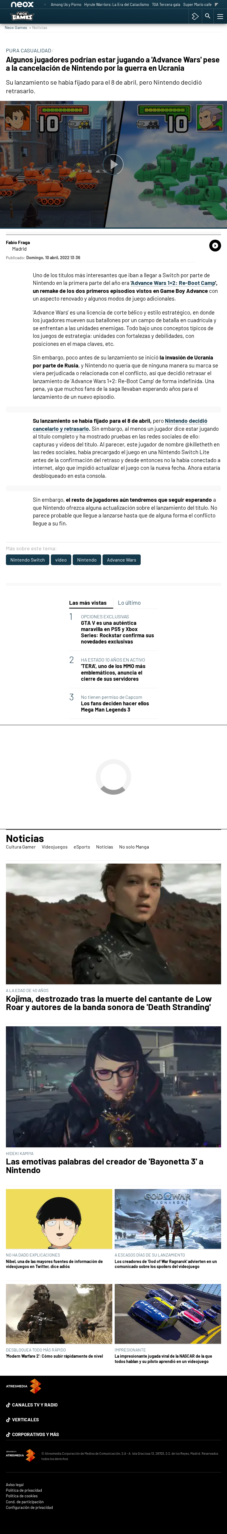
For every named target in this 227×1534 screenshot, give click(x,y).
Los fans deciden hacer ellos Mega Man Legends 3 (115, 706)
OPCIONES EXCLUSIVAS (105, 616)
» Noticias (38, 27)
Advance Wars (121, 559)
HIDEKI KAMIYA (19, 1153)
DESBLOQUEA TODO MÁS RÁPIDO (36, 1349)
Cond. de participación (25, 1502)
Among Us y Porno (66, 4)
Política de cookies (22, 1496)
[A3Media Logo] (23, 1392)
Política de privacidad (24, 1490)
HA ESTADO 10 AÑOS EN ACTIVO (113, 659)
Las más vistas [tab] (88, 602)
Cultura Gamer (21, 846)
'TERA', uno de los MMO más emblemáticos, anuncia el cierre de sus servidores (113, 672)
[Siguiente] (216, 5)
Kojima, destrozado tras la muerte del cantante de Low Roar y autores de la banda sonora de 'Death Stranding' (109, 1003)
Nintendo (87, 559)
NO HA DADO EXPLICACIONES (33, 1254)
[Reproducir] (113, 165)
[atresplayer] (195, 16)
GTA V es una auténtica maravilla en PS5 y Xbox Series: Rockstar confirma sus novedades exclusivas (117, 632)
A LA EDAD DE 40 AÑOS (27, 990)
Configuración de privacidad (29, 1507)
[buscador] (208, 16)
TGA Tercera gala (166, 4)
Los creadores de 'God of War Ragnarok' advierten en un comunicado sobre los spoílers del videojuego (166, 1264)
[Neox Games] (29, 16)
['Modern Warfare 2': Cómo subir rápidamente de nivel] (59, 1314)
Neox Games (16, 27)
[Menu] (220, 16)
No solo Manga (134, 846)
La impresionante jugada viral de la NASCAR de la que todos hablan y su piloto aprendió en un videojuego (163, 1359)
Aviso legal (15, 1485)
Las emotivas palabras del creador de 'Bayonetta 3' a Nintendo (104, 1165)
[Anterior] (44, 5)
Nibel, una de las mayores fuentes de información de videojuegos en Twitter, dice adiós (54, 1264)
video (61, 559)
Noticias (25, 838)
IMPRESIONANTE (130, 1349)
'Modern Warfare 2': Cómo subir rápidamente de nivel (54, 1356)
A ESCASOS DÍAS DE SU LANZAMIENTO (150, 1254)
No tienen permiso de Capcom (111, 697)
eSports (82, 846)
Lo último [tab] (129, 602)
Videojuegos (55, 846)
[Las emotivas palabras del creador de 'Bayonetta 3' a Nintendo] (113, 1087)
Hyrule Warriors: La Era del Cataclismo (116, 4)
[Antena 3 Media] (20, 1456)
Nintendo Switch (27, 559)
